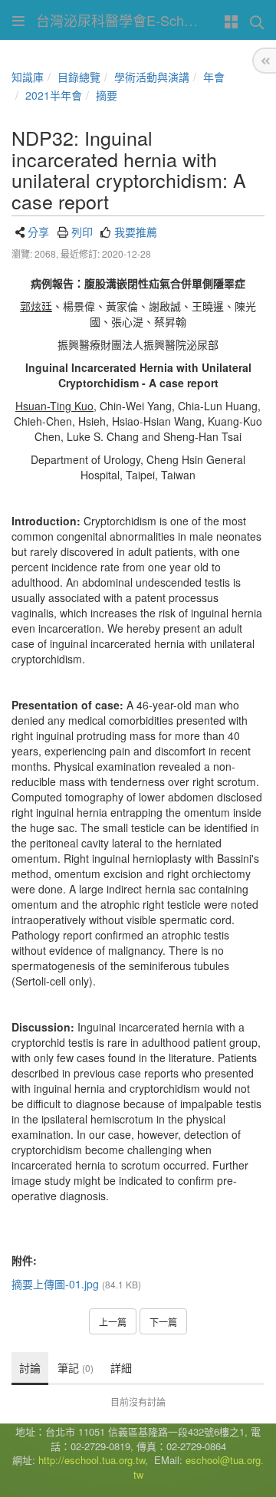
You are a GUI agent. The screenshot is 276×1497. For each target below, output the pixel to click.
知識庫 (28, 76)
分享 (38, 231)
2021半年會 (53, 95)
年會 (214, 76)
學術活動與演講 (151, 76)
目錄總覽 (79, 76)
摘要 (106, 95)
